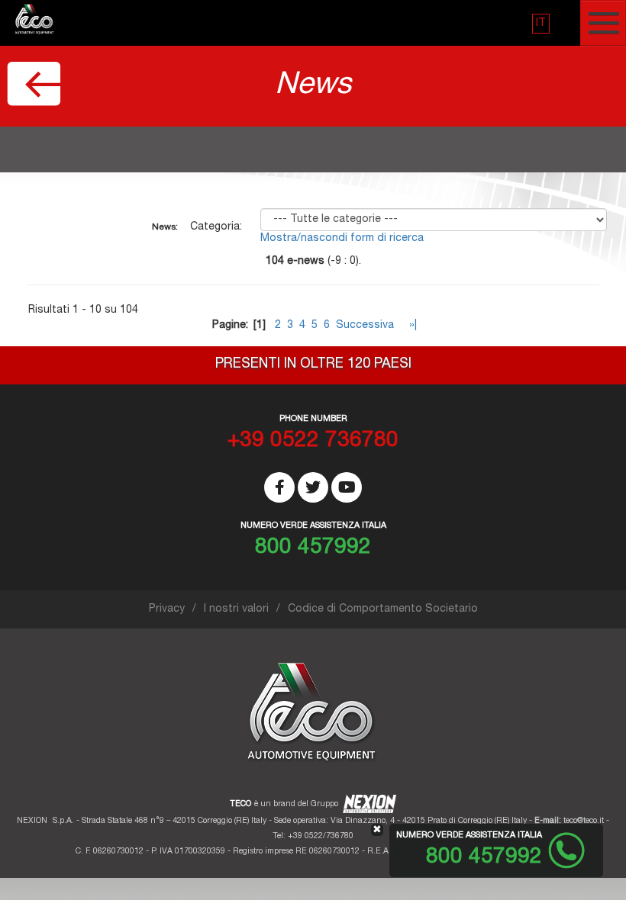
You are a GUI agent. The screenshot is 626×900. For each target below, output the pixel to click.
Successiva (365, 325)
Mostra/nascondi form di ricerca (342, 238)
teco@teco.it (583, 821)
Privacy (167, 609)
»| (411, 325)
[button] (541, 24)
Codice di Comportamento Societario (383, 609)
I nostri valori (236, 609)
